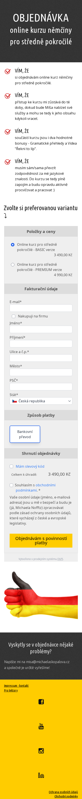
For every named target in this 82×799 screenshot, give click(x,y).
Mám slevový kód (30, 466)
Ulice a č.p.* (19, 351)
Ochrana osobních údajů (63, 792)
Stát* (14, 394)
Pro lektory (11, 690)
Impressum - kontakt (16, 685)
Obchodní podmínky (66, 796)
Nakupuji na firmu (32, 316)
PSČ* (14, 380)
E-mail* (16, 301)
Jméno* (16, 323)
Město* (16, 366)
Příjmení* (17, 337)
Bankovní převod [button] (25, 434)
